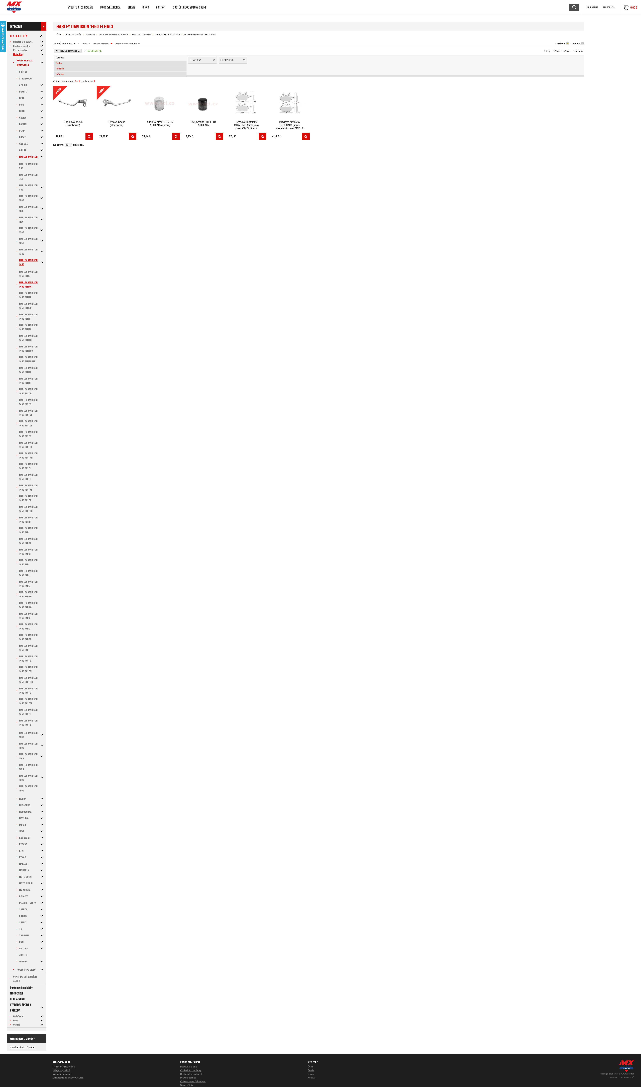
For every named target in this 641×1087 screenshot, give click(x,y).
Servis (311, 1070)
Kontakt (161, 7)
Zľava (567, 51)
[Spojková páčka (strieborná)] (89, 136)
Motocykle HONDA (110, 7)
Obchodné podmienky (190, 1070)
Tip (548, 51)
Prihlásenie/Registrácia (64, 1066)
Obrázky (560, 43)
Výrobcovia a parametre (67, 51)
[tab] (120, 57)
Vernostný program (62, 1074)
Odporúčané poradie (126, 43)
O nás (311, 1074)
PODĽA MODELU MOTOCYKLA (113, 35)
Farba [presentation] (59, 63)
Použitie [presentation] (60, 68)
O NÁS (145, 7)
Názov (72, 43)
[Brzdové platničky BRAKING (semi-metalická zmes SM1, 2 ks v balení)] (290, 103)
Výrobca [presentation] (60, 57)
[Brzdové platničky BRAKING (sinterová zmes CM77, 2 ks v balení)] (246, 103)
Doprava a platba (188, 1066)
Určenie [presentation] (60, 74)
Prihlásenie (592, 7)
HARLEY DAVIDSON (141, 35)
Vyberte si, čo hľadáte (80, 7)
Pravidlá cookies (188, 1077)
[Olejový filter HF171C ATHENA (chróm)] (160, 103)
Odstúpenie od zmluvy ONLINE (189, 7)
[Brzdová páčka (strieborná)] (132, 136)
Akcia (557, 51)
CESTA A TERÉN (73, 35)
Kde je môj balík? (61, 1070)
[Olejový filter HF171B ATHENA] (203, 103)
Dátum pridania (101, 43)
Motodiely (90, 35)
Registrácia (609, 7)
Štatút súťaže (186, 1085)
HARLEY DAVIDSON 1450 (168, 35)
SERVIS (131, 7)
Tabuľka (575, 43)
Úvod (59, 35)
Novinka (579, 51)
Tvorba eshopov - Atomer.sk (620, 1077)
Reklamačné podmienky (191, 1074)
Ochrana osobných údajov (192, 1081)
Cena (84, 43)
